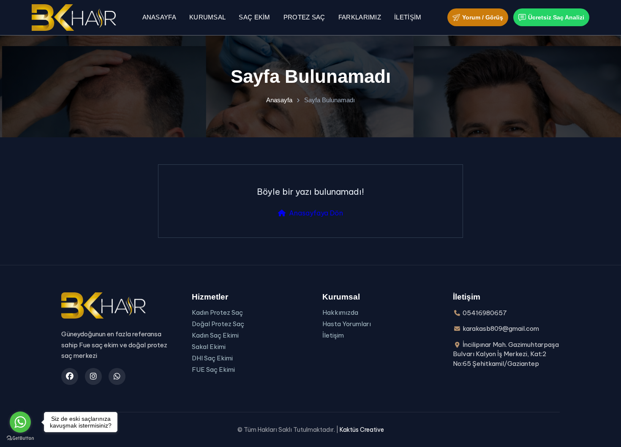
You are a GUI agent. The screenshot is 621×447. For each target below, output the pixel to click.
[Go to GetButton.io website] (20, 438)
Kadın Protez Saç (217, 312)
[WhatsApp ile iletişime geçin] (117, 376)
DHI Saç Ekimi (212, 358)
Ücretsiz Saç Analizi (556, 17)
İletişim (333, 335)
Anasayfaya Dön (316, 213)
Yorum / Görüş (482, 17)
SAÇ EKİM (254, 17)
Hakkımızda (340, 312)
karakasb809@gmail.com (501, 328)
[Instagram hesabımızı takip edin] (93, 376)
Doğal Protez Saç (218, 324)
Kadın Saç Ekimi (215, 335)
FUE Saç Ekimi (213, 369)
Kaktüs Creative (362, 429)
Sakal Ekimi (209, 347)
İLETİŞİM (407, 17)
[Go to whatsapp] (20, 422)
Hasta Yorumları (346, 324)
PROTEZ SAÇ (304, 17)
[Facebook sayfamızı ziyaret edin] (69, 376)
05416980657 (485, 313)
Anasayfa (159, 17)
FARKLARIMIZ (359, 17)
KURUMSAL (207, 17)
